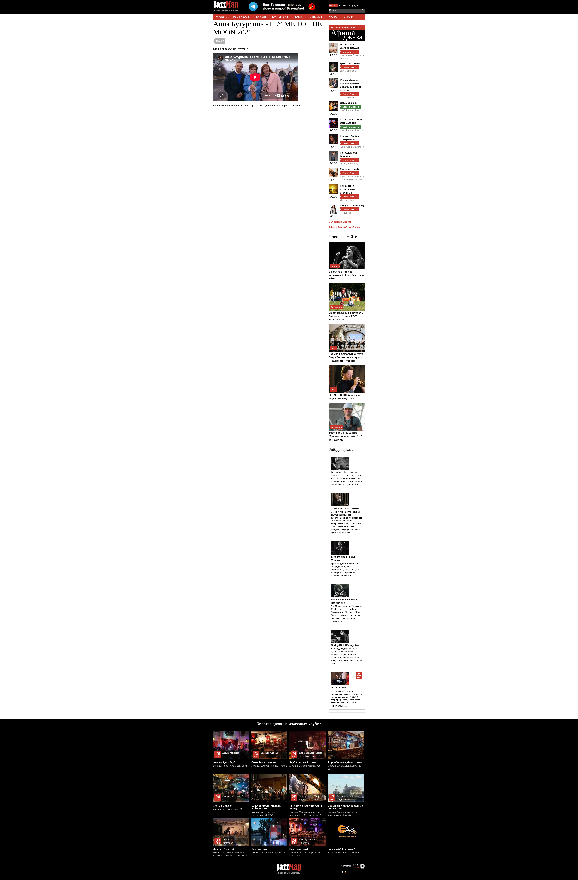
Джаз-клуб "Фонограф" (341, 849)
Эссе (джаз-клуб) (349, 163)
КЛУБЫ (261, 16)
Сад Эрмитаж (259, 849)
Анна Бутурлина (239, 49)
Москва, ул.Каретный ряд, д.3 (268, 852)
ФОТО (333, 16)
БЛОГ (299, 16)
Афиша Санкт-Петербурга (344, 227)
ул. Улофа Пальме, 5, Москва (344, 852)
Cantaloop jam (348, 103)
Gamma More (347, 200)
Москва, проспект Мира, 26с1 (230, 765)
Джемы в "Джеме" (351, 63)
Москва (333, 5)
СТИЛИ (348, 16)
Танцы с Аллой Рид (352, 205)
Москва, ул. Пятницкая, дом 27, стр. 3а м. (307, 854)
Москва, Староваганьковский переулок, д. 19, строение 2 (306, 813)
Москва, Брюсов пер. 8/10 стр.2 (269, 765)
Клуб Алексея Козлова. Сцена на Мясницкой (352, 178)
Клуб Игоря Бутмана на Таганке (352, 56)
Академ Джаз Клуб (224, 762)
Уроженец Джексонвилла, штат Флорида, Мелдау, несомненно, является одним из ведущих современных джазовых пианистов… (346, 569)
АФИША (221, 16)
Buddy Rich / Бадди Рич (345, 645)
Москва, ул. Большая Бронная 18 (344, 767)
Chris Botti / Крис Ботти (345, 508)
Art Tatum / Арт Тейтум (344, 472)
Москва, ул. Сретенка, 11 (227, 809)
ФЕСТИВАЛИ (241, 16)
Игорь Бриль (339, 687)
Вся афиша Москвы (340, 222)
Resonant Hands (349, 169)
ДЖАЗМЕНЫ (280, 16)
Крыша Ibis (345, 212)
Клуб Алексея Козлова (352, 110)
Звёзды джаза (341, 449)
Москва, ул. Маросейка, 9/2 (304, 765)
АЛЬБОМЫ (316, 16)
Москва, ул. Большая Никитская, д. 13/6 (263, 813)
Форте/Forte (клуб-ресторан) (345, 762)
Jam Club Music (348, 70)
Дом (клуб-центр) (223, 849)
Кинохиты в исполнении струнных (347, 189)
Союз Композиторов (263, 762)
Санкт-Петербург (348, 5)
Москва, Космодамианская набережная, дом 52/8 (342, 813)
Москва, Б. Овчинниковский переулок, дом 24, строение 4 (230, 854)
